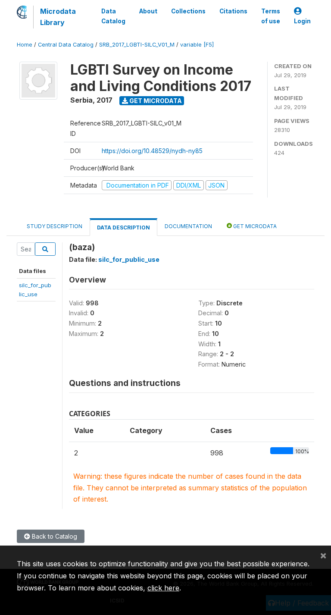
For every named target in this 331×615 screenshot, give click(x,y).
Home (24, 44)
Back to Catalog (53, 536)
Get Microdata (155, 100)
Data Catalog (113, 16)
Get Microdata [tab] (254, 226)
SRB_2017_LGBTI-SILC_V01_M (137, 44)
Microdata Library (58, 17)
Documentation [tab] (188, 226)
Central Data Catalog (66, 44)
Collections (188, 11)
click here (163, 588)
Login (302, 21)
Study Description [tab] (54, 226)
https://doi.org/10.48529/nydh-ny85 (152, 150)
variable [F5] (197, 44)
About (148, 11)
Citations (233, 11)
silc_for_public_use (128, 259)
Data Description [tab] (123, 227)
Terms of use (270, 16)
